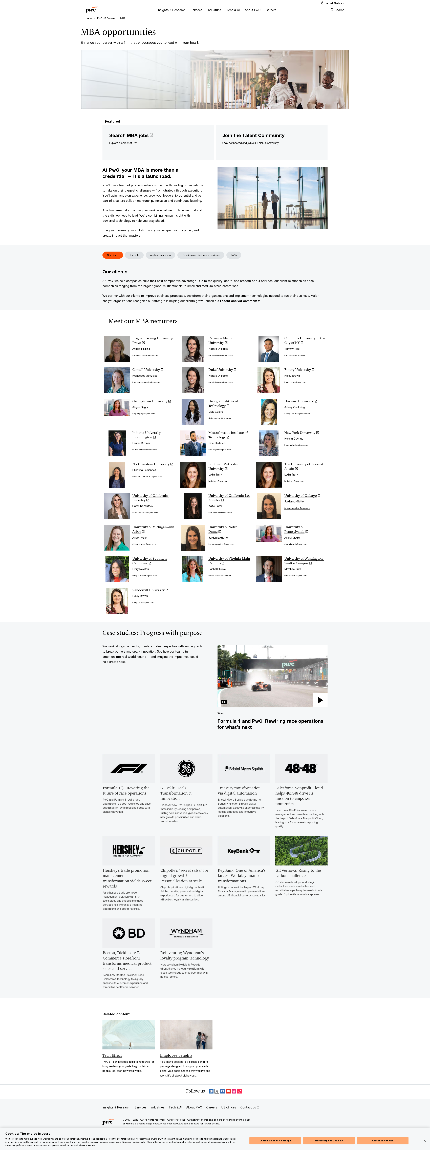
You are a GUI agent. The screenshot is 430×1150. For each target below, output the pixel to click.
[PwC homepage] (92, 8)
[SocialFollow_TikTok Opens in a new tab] (239, 1092)
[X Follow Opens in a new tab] (216, 1092)
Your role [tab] (134, 255)
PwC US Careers (106, 18)
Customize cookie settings (275, 1140)
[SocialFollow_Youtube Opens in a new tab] (228, 1092)
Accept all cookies (382, 1140)
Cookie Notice (87, 1145)
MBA (122, 18)
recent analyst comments (239, 301)
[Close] (424, 1141)
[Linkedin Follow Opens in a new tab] (211, 1092)
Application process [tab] (160, 255)
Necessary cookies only (329, 1140)
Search (339, 10)
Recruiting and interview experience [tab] (201, 255)
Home (89, 18)
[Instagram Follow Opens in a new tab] (234, 1092)
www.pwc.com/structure (186, 1123)
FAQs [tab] (234, 255)
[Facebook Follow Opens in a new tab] (222, 1092)
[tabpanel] (215, 282)
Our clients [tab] (112, 255)
